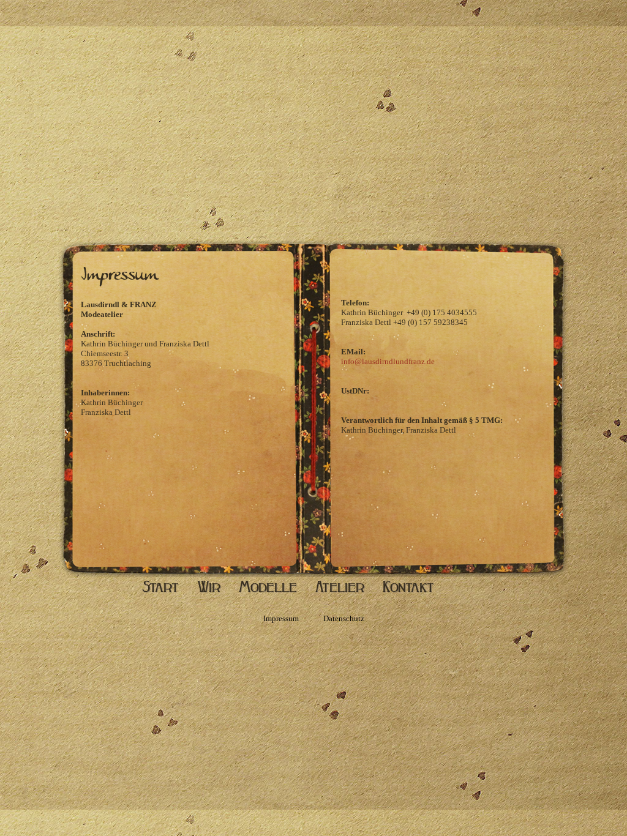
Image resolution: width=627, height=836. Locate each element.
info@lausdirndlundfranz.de (388, 361)
